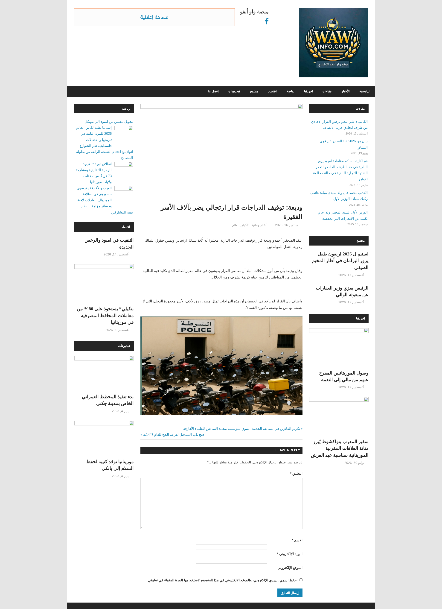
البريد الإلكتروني (289, 554)
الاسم (297, 540)
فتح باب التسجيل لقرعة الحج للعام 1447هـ (173, 434)
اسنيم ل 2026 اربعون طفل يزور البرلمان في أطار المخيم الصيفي (340, 260)
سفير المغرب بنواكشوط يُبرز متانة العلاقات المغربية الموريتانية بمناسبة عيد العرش (340, 448)
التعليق (296, 473)
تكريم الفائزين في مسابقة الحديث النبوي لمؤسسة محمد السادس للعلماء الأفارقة (241, 428)
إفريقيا (360, 318)
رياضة (290, 91)
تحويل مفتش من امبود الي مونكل (109, 121)
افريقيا (308, 91)
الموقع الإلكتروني (290, 568)
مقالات (327, 91)
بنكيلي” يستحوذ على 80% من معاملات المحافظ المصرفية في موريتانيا (105, 315)
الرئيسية (364, 91)
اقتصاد (272, 91)
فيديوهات (234, 91)
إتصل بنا (213, 91)
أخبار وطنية (259, 225)
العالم (235, 225)
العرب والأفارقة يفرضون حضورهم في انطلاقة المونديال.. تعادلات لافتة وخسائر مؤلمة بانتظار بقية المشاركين (105, 200)
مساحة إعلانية (154, 17)
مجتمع (254, 91)
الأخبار (345, 91)
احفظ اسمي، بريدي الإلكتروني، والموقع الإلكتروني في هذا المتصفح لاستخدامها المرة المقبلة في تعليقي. (222, 580)
